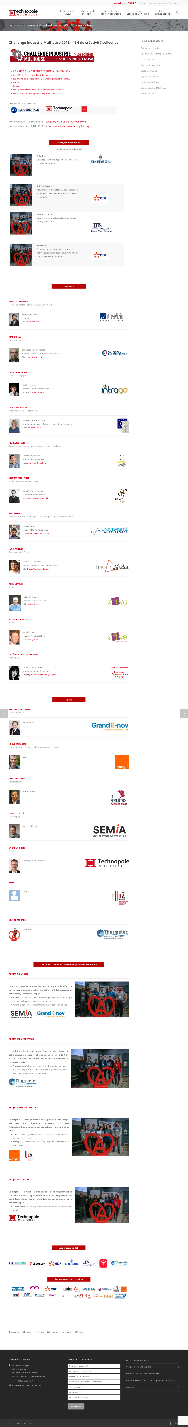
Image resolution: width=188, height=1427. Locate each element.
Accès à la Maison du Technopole (164, 3)
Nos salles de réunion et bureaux (111, 12)
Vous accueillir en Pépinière (88, 12)
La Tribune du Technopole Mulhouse (157, 53)
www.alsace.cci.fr (34, 357)
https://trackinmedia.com (38, 569)
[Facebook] (170, 1423)
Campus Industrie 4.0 (150, 65)
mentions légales (15, 1423)
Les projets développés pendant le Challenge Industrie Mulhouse (42, 78)
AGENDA (132, 3)
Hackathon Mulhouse (150, 82)
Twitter (29, 1332)
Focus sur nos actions (162, 12)
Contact (142, 3)
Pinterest (54, 1332)
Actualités (119, 3)
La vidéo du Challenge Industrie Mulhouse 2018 (44, 71)
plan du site (28, 1423)
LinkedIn (68, 1332)
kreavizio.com (33, 321)
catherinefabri (37, 392)
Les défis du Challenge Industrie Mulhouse (32, 75)
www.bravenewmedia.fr (38, 498)
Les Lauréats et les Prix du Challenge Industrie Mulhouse (38, 89)
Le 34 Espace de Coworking (137, 12)
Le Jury (16, 86)
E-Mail (81, 1332)
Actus (32, 25)
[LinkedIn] (176, 1423)
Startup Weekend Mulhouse (153, 88)
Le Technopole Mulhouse (67, 12)
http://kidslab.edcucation (38, 533)
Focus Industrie (148, 59)
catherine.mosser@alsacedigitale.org (69, 126)
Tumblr (40, 1332)
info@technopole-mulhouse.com (26, 1385)
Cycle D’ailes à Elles (149, 76)
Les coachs (18, 82)
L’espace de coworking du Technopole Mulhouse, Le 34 (150, 1380)
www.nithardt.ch (34, 427)
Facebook (15, 1332)
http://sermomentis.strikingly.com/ (41, 674)
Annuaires (131, 1387)
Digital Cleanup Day (149, 70)
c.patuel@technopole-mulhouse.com (66, 121)
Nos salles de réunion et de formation (143, 1373)
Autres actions (147, 93)
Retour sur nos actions (151, 48)
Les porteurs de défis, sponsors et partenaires (34, 93)
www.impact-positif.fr (36, 463)
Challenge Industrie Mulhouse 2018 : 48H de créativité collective (64, 42)
